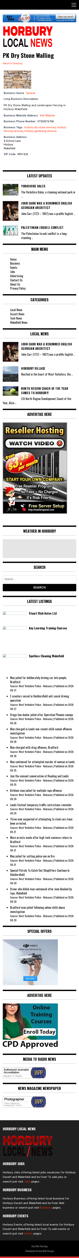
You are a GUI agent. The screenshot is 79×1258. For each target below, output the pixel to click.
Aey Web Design (46, 1251)
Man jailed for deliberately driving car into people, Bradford (38, 680)
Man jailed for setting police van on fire (32, 856)
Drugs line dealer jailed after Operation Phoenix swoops (41, 715)
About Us (15, 284)
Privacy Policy (18, 288)
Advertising (16, 276)
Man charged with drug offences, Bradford (34, 747)
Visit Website (47, 115)
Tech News (16, 318)
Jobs (12, 272)
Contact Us (16, 280)
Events (13, 267)
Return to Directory (12, 63)
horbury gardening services (40, 131)
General (30, 93)
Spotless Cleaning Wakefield (46, 656)
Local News (16, 310)
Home (13, 259)
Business (15, 263)
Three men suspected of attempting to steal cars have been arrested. (41, 821)
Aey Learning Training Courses (48, 628)
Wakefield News (19, 322)
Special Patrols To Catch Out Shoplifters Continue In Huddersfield (39, 872)
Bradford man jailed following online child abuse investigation (37, 909)
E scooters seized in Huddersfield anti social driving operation (39, 698)
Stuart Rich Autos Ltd (43, 613)
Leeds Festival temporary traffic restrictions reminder (41, 805)
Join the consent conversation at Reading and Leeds (39, 776)
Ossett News (17, 314)
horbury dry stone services (40, 127)
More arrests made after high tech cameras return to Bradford (41, 839)
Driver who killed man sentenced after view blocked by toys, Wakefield (41, 891)
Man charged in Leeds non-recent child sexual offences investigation (41, 731)
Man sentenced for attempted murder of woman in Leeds (42, 762)
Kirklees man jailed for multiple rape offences (36, 790)
